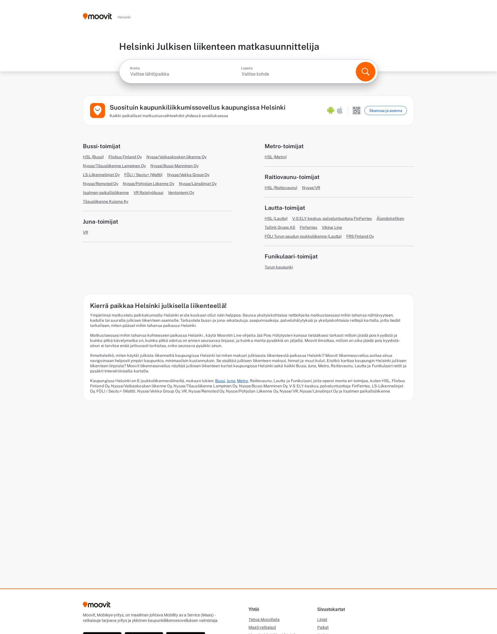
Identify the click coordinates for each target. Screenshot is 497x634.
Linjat (322, 619)
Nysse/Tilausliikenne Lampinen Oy (114, 165)
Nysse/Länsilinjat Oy (198, 183)
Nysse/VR (311, 187)
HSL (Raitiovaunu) (281, 187)
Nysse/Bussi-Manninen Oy (174, 165)
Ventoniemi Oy (181, 192)
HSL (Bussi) (93, 157)
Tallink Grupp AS (280, 227)
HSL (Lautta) (276, 218)
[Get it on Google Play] (330, 110)
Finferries (308, 227)
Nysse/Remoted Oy (100, 183)
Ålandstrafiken (390, 218)
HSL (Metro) (276, 157)
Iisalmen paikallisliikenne (106, 192)
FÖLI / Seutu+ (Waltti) (143, 174)
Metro (242, 380)
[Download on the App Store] (339, 110)
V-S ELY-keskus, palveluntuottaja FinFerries (332, 218)
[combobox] (185, 74)
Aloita (135, 68)
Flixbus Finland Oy (125, 157)
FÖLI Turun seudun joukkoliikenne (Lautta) (303, 236)
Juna (231, 380)
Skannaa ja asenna (385, 110)
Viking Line (332, 227)
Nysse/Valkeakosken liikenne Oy (176, 157)
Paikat (323, 627)
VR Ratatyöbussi (148, 192)
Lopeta (247, 68)
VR (85, 232)
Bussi (220, 380)
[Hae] (365, 71)
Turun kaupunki (279, 267)
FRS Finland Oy (360, 236)
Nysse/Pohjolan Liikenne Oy (148, 183)
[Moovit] (97, 16)
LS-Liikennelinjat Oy (101, 174)
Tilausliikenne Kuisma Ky (105, 201)
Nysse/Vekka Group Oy (188, 174)
